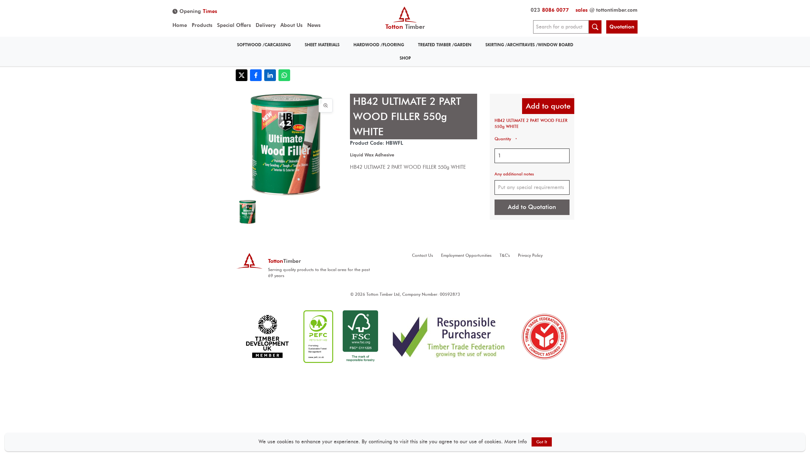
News (314, 25)
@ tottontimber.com (607, 10)
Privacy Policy (530, 255)
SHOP (405, 58)
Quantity (506, 138)
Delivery (266, 25)
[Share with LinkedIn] (270, 75)
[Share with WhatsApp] (284, 75)
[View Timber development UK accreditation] (267, 336)
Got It (541, 442)
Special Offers (234, 25)
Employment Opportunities (466, 255)
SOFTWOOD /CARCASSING (264, 44)
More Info (515, 442)
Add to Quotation (532, 207)
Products (202, 25)
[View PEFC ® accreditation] (318, 336)
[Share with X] (241, 75)
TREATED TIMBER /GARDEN (444, 44)
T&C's (505, 255)
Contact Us (422, 255)
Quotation (621, 27)
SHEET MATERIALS (322, 44)
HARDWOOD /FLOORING (378, 44)
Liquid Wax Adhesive (372, 155)
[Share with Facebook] (256, 75)
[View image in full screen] (326, 105)
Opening (198, 11)
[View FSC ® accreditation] (360, 336)
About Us (291, 25)
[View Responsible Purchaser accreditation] (449, 336)
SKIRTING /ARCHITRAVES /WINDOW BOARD (529, 44)
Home (179, 25)
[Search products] (595, 27)
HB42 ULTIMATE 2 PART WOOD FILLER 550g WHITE (531, 123)
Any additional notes (514, 174)
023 (550, 10)
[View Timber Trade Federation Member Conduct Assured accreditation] (545, 336)
